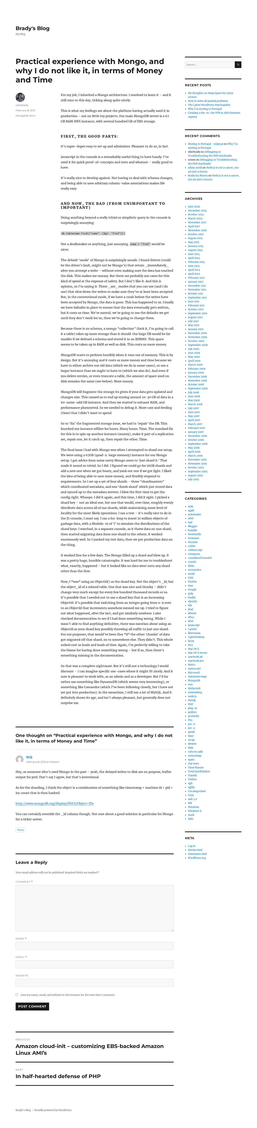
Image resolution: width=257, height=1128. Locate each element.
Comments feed (197, 854)
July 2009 (193, 349)
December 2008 (197, 376)
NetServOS (194, 688)
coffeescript (195, 550)
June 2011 (193, 301)
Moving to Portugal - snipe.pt (205, 144)
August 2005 (195, 475)
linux (191, 641)
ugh (190, 783)
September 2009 (198, 345)
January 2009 (196, 372)
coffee (191, 546)
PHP (190, 704)
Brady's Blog (33, 28)
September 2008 (198, 388)
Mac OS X (193, 649)
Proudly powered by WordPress (52, 1110)
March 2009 (195, 364)
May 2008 (194, 400)
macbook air (195, 656)
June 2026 (194, 206)
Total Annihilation (199, 771)
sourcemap (194, 755)
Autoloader (194, 514)
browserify (194, 534)
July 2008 (193, 392)
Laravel (192, 629)
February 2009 (196, 368)
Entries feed (195, 850)
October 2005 (196, 467)
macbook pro (196, 660)
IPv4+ (191, 617)
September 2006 (198, 443)
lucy (190, 645)
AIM (190, 506)
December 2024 (197, 210)
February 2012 (196, 277)
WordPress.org (197, 858)
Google (192, 589)
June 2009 (194, 353)
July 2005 (193, 479)
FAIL (191, 577)
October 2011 (195, 293)
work (191, 815)
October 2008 (196, 384)
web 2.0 (192, 799)
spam (191, 759)
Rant (32, 115)
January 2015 (195, 246)
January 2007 (196, 432)
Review (192, 743)
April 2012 (194, 273)
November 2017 (197, 222)
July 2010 (193, 321)
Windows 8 (194, 811)
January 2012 (195, 281)
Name (21, 938)
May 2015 (193, 242)
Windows (193, 807)
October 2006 (196, 440)
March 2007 (195, 424)
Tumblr (192, 775)
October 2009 (196, 341)
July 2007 (193, 408)
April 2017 (194, 226)
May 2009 (194, 356)
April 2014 (194, 258)
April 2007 (194, 420)
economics (194, 569)
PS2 (190, 720)
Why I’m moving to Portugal (205, 109)
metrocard (194, 668)
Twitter (192, 779)
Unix (191, 795)
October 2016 (196, 234)
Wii (190, 803)
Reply (20, 829)
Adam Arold (195, 167)
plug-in (192, 708)
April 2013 (194, 270)
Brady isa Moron (198, 175)
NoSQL (192, 700)
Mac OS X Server (197, 652)
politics (192, 712)
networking (195, 692)
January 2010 (195, 329)
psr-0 (191, 724)
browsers (193, 538)
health (192, 597)
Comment (24, 881)
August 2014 (195, 250)
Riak (190, 747)
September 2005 (198, 471)
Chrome (193, 542)
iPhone (192, 613)
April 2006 (194, 451)
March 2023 (195, 218)
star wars (193, 763)
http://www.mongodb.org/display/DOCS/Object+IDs (55, 803)
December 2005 (197, 459)
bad (190, 522)
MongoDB (22, 115)
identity (192, 601)
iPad (190, 609)
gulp (190, 593)
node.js (192, 696)
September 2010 (197, 313)
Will (29, 757)
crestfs (192, 562)
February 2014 (196, 262)
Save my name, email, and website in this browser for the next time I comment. (68, 995)
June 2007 (194, 412)
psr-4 (191, 728)
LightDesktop (196, 637)
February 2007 (196, 428)
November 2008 (197, 380)
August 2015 (195, 238)
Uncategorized (196, 791)
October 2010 (196, 309)
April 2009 (194, 360)
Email (21, 957)
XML (191, 819)
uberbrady (22, 105)
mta (190, 684)
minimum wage (197, 676)
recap (191, 739)
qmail (191, 732)
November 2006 (197, 436)
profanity (193, 716)
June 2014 (194, 254)
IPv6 (190, 621)
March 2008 (195, 404)
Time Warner (196, 767)
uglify (191, 787)
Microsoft (194, 672)
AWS (191, 518)
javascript (194, 625)
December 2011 (197, 285)
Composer (194, 554)
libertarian (194, 633)
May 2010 (193, 325)
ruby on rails (195, 751)
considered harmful (200, 558)
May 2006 (194, 447)
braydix (192, 530)
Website (22, 975)
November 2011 (197, 289)
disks (191, 565)
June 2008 (194, 396)
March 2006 (195, 455)
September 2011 (197, 297)
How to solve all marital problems (208, 101)
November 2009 (197, 337)
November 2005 (197, 463)
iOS (190, 605)
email (191, 573)
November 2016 (197, 230)
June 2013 (193, 266)
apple (191, 510)
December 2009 (197, 333)
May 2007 (194, 416)
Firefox (192, 581)
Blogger (192, 526)
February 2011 (196, 305)
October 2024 (196, 214)
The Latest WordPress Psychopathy (209, 105)
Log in (191, 846)
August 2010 (195, 317)
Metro (191, 664)
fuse (190, 585)
